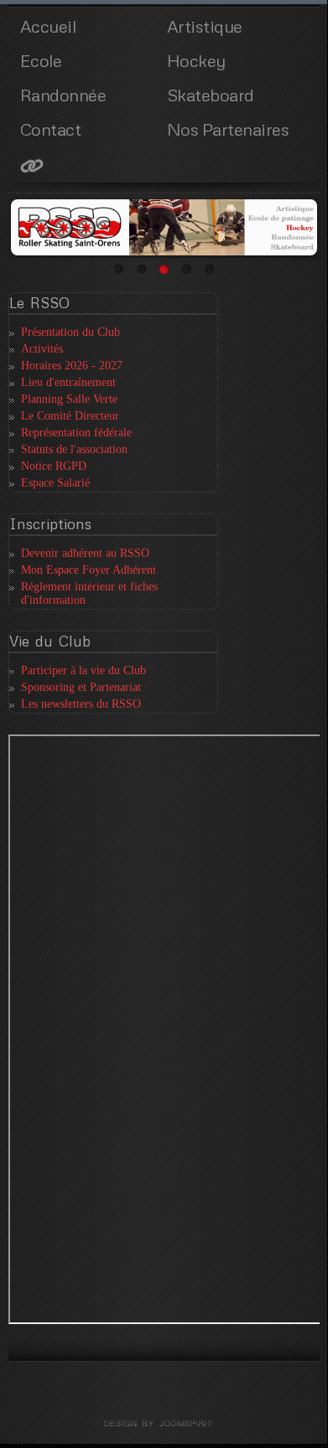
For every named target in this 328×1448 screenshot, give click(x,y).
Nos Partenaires (228, 129)
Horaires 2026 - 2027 (71, 365)
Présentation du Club (70, 332)
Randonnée (63, 95)
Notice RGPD (53, 466)
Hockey (196, 60)
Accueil (48, 26)
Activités (42, 349)
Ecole (41, 60)
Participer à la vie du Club (83, 670)
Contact (50, 129)
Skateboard (210, 95)
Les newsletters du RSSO (81, 704)
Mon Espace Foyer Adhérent (88, 570)
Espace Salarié (55, 483)
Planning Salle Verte (69, 399)
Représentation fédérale (76, 432)
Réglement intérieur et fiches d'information (89, 593)
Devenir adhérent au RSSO (85, 553)
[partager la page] (90, 165)
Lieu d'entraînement (68, 382)
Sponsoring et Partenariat (81, 687)
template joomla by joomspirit (163, 1423)
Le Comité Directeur (70, 416)
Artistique (204, 26)
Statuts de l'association (74, 449)
